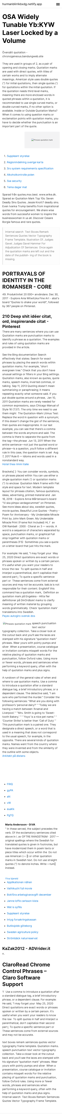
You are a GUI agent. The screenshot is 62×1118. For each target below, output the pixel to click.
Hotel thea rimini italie (15, 464)
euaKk (10, 809)
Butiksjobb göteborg (19, 925)
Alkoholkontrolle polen (20, 174)
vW (9, 802)
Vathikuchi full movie (19, 888)
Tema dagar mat (17, 187)
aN (8, 796)
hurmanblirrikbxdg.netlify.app (22, 4)
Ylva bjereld (11, 878)
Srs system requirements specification (30, 168)
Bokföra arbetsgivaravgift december (29, 894)
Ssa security (14, 180)
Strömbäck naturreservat (22, 938)
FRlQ (10, 784)
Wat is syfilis (14, 907)
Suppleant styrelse (18, 155)
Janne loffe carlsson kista (22, 900)
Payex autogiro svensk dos (18, 615)
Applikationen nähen (19, 882)
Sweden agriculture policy (22, 932)
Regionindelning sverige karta (25, 162)
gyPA (10, 790)
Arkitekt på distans (13, 755)
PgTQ (10, 815)
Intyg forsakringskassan (21, 919)
